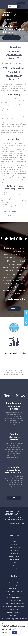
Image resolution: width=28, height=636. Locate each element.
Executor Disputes (14, 588)
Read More (14, 308)
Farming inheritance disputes (14, 437)
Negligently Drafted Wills (14, 600)
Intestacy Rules (14, 610)
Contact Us (14, 569)
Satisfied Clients (14, 557)
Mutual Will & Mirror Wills (14, 613)
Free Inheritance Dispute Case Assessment (14, 619)
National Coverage (14, 560)
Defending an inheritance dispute (14, 603)
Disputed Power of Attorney (14, 597)
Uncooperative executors (11, 211)
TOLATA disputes (14, 594)
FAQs (14, 566)
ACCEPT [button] (14, 632)
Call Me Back (21, 2)
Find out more (20, 374)
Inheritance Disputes (7, 13)
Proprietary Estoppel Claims (14, 591)
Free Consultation (11, 38)
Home (14, 541)
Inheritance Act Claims (14, 582)
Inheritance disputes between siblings (14, 606)
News (14, 563)
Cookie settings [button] (6, 632)
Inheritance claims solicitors (16, 216)
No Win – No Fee (14, 550)
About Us (14, 544)
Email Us (14, 2)
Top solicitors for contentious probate (14, 406)
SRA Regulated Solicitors (14, 547)
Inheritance (10, 512)
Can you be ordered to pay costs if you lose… (14, 470)
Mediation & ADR (14, 616)
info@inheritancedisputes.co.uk (10, 207)
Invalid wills (14, 585)
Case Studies (14, 554)
